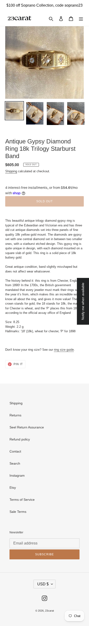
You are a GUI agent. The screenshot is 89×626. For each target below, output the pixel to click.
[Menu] (81, 18)
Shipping (11, 171)
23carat (49, 610)
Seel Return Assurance (26, 427)
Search (14, 463)
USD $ (43, 584)
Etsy (12, 487)
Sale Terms (17, 512)
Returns (15, 415)
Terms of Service (22, 499)
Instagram (17, 475)
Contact (15, 451)
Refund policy (19, 439)
